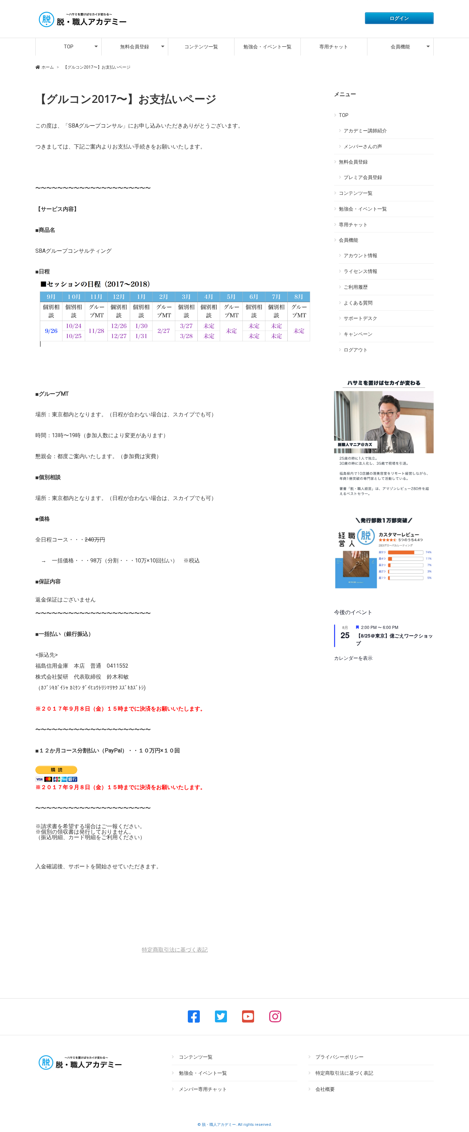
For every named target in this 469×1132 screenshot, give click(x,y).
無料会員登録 (134, 46)
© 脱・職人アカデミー (216, 1124)
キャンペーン (358, 334)
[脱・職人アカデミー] (81, 28)
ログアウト (356, 350)
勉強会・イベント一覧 (267, 46)
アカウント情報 (360, 255)
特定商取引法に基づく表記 (175, 949)
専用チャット (333, 46)
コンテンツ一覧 (201, 46)
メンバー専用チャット (203, 1089)
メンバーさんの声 (363, 146)
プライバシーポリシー (340, 1057)
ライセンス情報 (360, 271)
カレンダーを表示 (353, 657)
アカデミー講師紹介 (365, 130)
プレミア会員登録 (363, 177)
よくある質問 (358, 303)
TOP (68, 46)
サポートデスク (360, 318)
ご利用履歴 (356, 287)
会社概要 (325, 1089)
